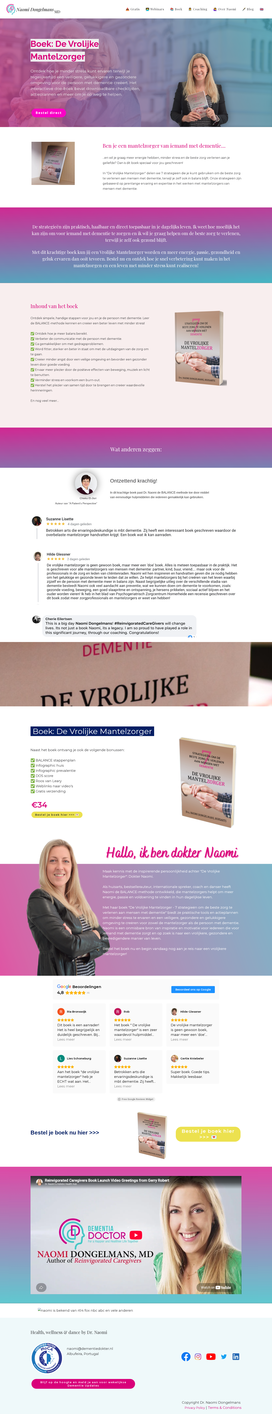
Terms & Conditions (224, 1408)
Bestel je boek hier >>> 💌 (57, 814)
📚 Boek (176, 9)
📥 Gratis (133, 9)
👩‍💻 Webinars (155, 9)
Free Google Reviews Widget (137, 1099)
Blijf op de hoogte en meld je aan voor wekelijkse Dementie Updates (83, 1384)
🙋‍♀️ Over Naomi (224, 9)
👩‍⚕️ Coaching (197, 9)
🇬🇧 (262, 9)
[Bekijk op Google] (61, 1011)
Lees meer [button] (66, 1039)
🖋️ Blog (248, 9)
